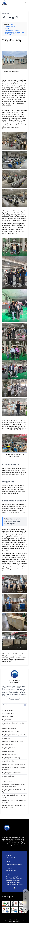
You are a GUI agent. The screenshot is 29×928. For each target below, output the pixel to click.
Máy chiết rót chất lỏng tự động (12, 741)
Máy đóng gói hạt (8, 776)
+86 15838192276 (11, 858)
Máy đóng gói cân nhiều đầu (11, 773)
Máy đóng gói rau (8, 751)
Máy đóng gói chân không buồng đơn (14, 764)
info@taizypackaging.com (14, 864)
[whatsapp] (14, 888)
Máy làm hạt (6, 738)
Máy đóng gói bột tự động (10, 731)
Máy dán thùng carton (9, 728)
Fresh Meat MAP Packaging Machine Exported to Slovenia (13, 786)
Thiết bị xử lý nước (8, 713)
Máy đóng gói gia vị (8, 748)
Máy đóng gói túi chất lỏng (11, 758)
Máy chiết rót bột (7, 745)
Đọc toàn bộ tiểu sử (14, 699)
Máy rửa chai (6, 720)
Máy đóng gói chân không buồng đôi (14, 735)
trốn (12, 24)
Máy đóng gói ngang (9, 754)
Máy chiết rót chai (8, 761)
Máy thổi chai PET (8, 716)
